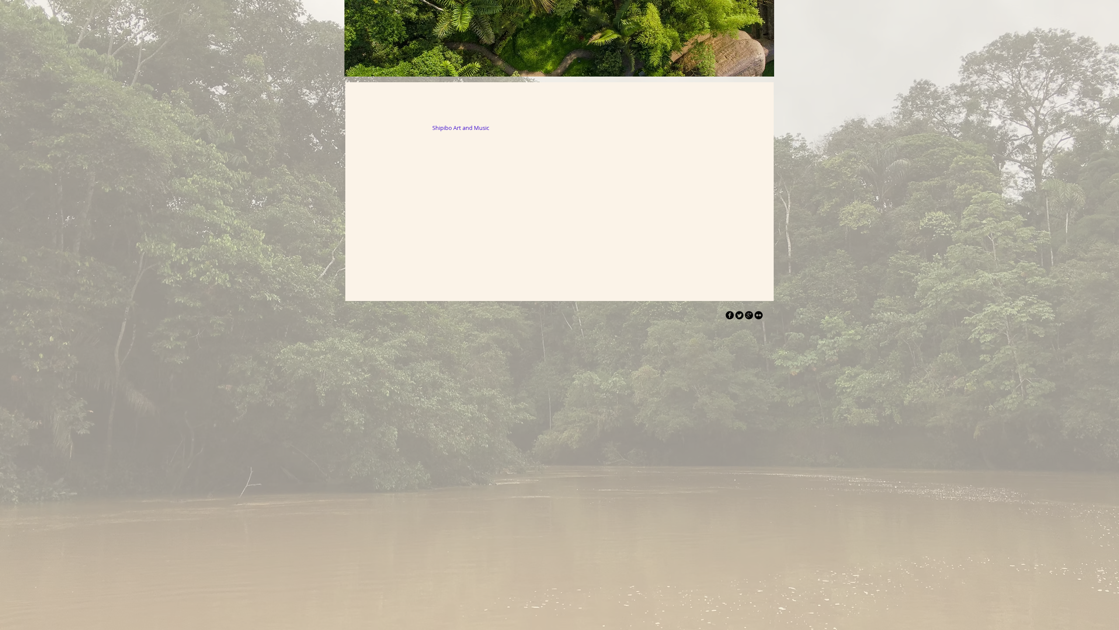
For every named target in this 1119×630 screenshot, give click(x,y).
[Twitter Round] (739, 315)
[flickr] (758, 315)
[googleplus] (749, 315)
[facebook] (730, 315)
